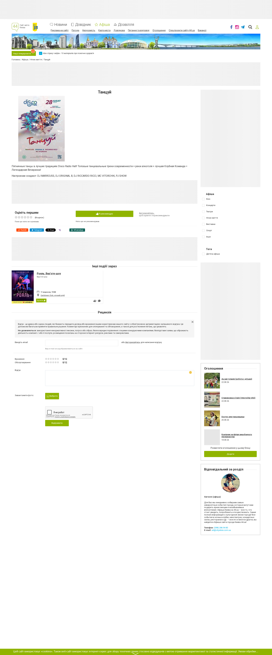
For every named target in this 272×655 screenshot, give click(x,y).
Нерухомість (88, 30)
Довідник (83, 24)
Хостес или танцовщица (232, 417)
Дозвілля (126, 24)
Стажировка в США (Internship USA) (238, 398)
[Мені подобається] (94, 301)
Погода (75, 30)
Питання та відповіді (138, 30)
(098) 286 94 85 (221, 527)
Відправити (56, 423)
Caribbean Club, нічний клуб (53, 295)
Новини (60, 24)
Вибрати (53, 396)
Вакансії (202, 30)
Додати (230, 454)
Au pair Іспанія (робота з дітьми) (236, 379)
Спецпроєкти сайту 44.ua (182, 30)
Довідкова (119, 30)
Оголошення (159, 30)
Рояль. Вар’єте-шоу (49, 273)
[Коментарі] (99, 301)
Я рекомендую (106, 214)
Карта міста (104, 30)
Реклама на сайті (59, 30)
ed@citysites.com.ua (221, 530)
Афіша (104, 24)
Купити (40, 300)
